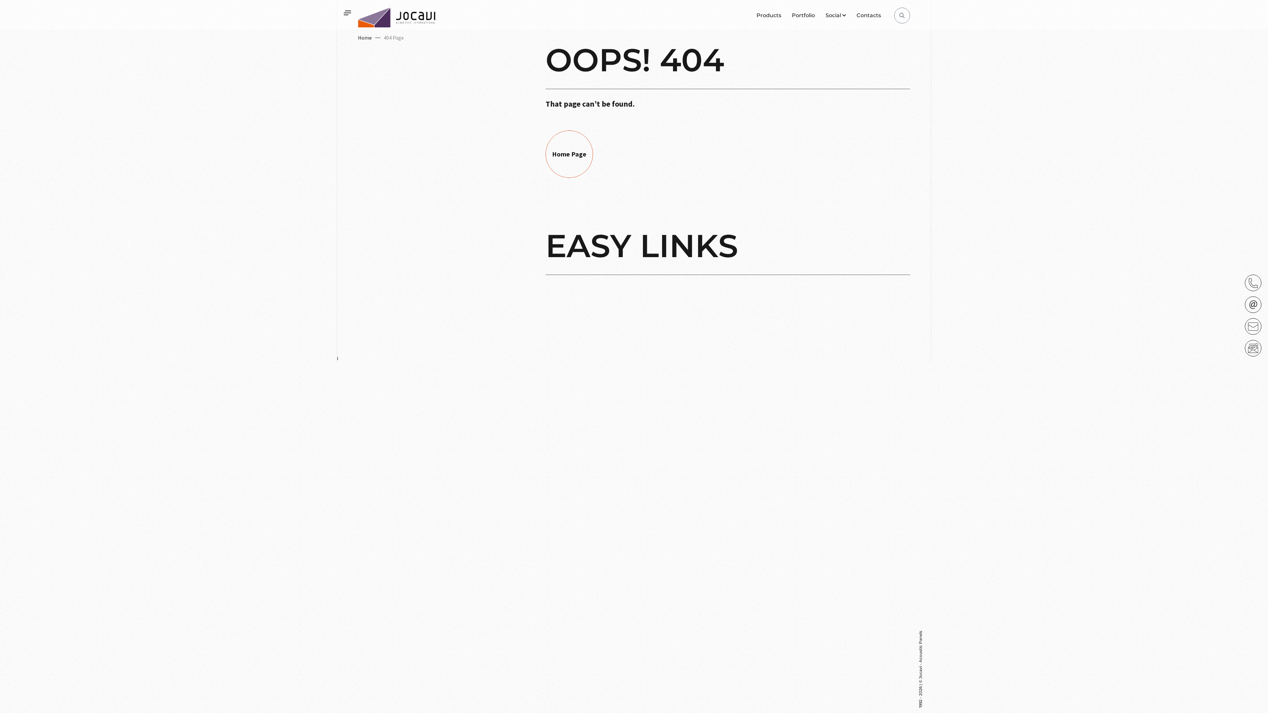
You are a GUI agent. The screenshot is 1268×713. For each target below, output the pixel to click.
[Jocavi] (397, 17)
